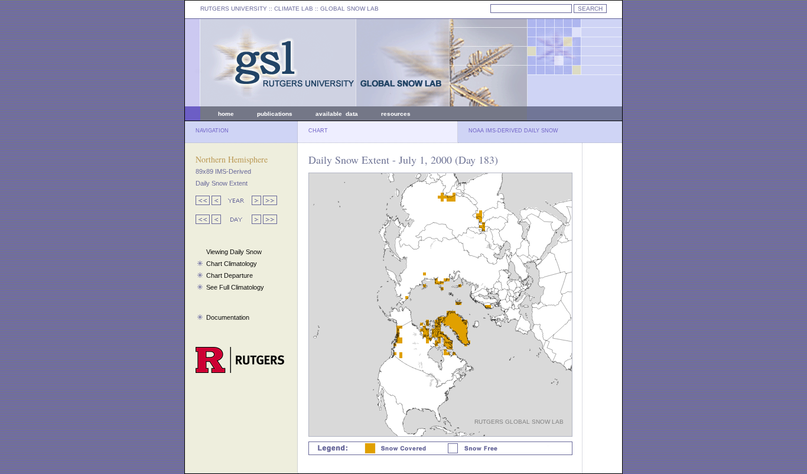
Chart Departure (229, 275)
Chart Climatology (231, 263)
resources (396, 114)
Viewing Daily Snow (234, 251)
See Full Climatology (235, 287)
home (226, 114)
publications (274, 114)
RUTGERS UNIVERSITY (233, 8)
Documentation (227, 317)
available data (336, 114)
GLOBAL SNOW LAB (349, 8)
